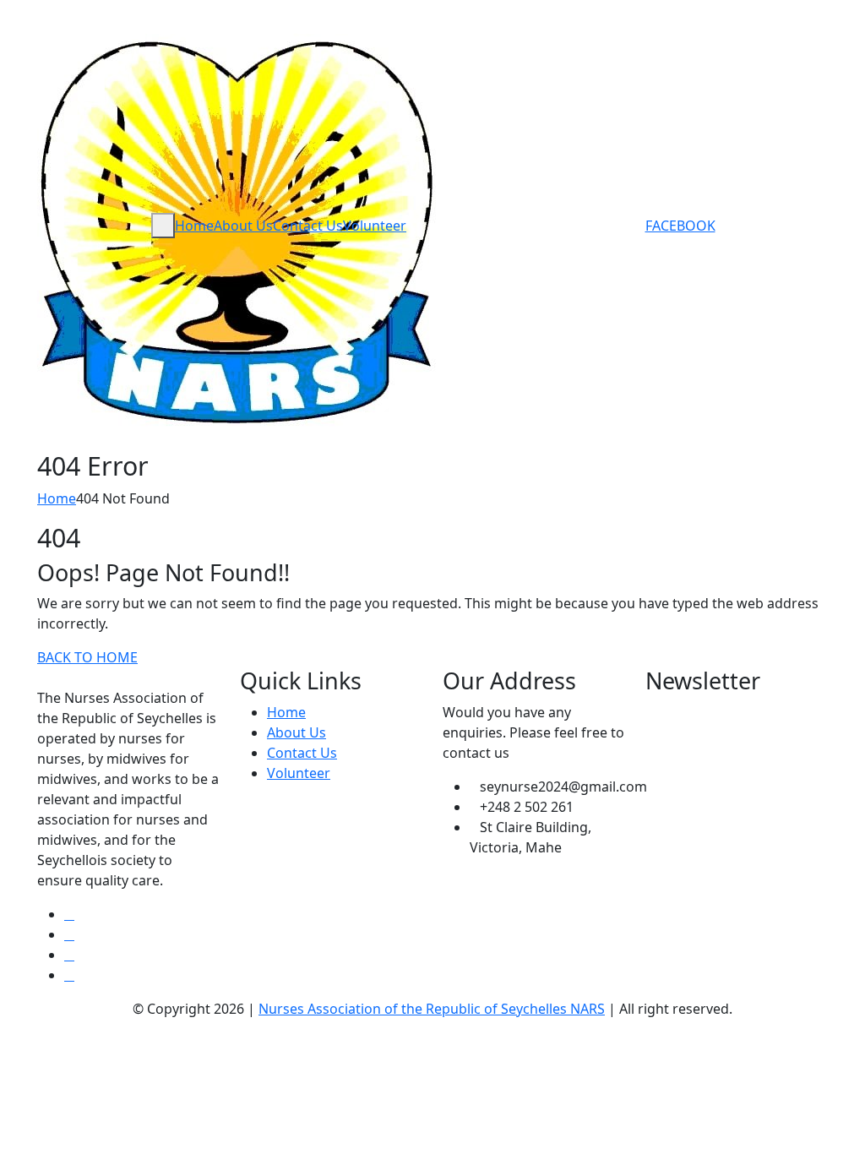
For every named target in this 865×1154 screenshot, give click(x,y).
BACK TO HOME (87, 657)
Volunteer (374, 225)
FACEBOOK (680, 225)
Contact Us (308, 225)
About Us (243, 225)
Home (194, 225)
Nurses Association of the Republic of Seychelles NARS (431, 1008)
